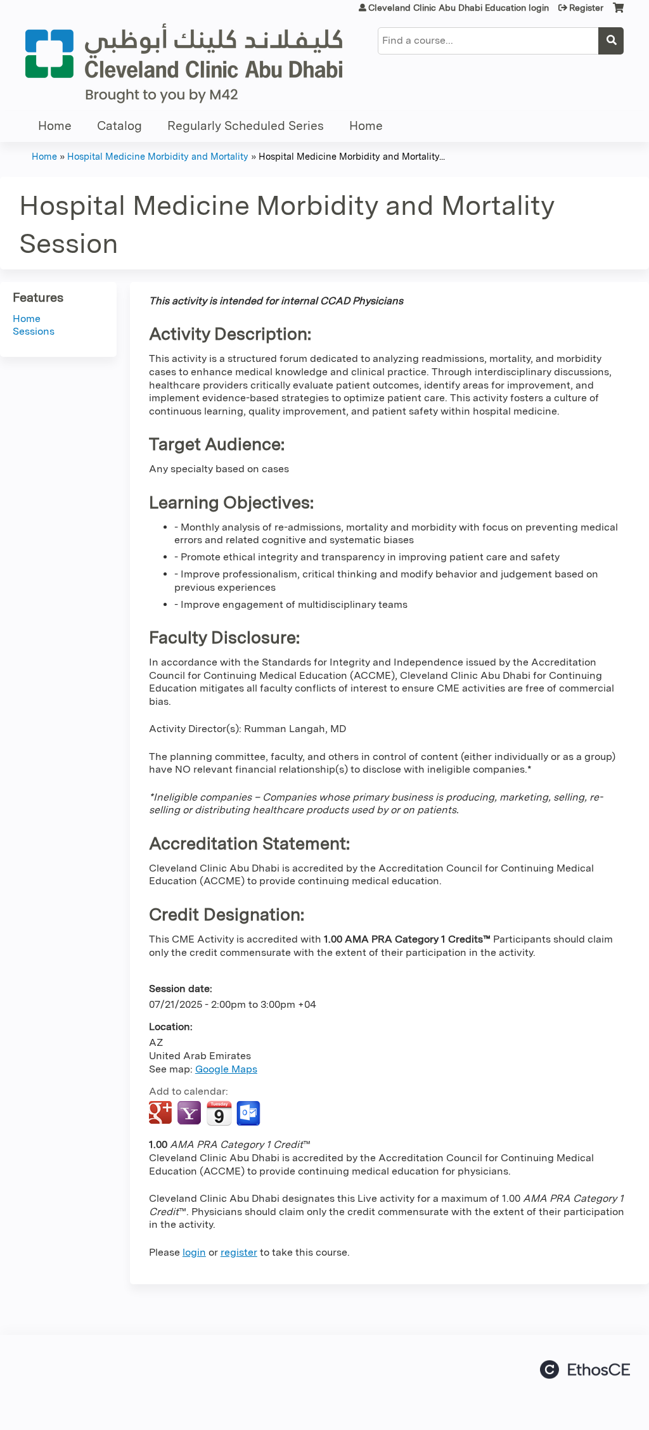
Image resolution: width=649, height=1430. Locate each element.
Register (586, 7)
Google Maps (226, 1069)
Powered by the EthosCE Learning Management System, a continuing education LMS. (585, 1369)
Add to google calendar (162, 1113)
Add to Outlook (249, 1113)
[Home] (183, 63)
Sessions (34, 331)
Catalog (119, 126)
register (239, 1252)
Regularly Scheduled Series (245, 126)
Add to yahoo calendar (190, 1113)
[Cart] (618, 12)
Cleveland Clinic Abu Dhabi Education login (458, 7)
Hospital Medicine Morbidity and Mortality (157, 156)
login (194, 1252)
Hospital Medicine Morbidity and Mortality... (352, 156)
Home (55, 126)
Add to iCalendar (219, 1113)
